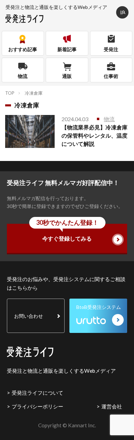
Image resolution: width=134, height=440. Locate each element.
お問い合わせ (28, 316)
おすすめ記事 (22, 49)
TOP (9, 93)
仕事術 (111, 76)
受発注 (111, 49)
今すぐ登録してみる (67, 233)
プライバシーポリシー (37, 406)
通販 (67, 76)
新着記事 (67, 49)
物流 (22, 76)
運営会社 (111, 406)
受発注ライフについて (37, 393)
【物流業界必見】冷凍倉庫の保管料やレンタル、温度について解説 (94, 135)
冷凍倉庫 (34, 93)
